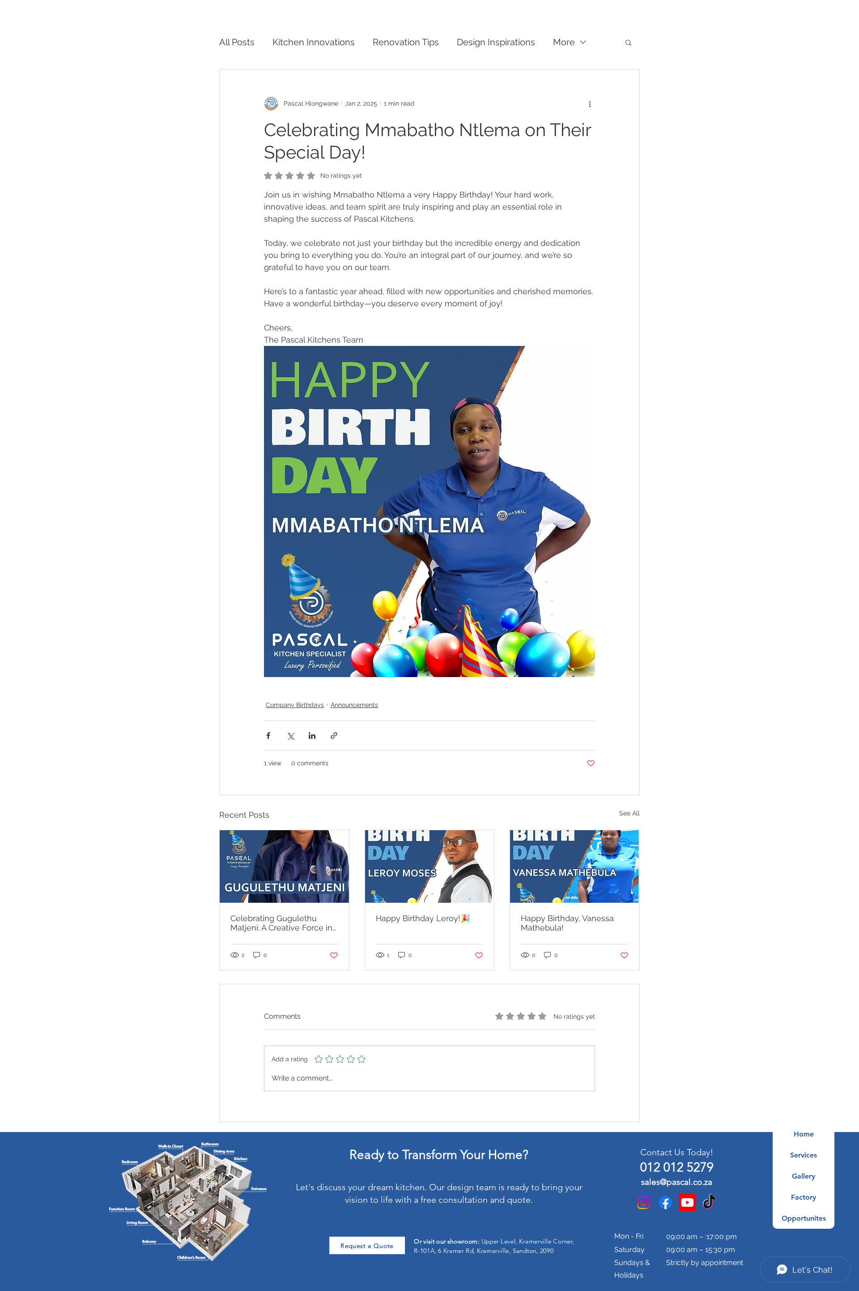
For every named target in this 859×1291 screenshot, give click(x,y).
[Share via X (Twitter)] (290, 735)
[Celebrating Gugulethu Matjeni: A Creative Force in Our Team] (284, 866)
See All (629, 813)
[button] (628, 42)
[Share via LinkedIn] (312, 735)
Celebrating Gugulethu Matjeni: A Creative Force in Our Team (281, 923)
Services (803, 1155)
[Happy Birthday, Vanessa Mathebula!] (574, 866)
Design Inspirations (496, 42)
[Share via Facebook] (268, 735)
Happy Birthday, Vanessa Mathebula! (567, 923)
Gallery (803, 1176)
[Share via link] (334, 735)
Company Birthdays (295, 704)
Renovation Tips (406, 42)
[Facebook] (665, 1202)
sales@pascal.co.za (676, 1182)
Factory (803, 1197)
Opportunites (804, 1218)
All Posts (237, 42)
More (564, 42)
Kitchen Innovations (313, 42)
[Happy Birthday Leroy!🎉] (429, 866)
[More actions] (589, 103)
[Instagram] (643, 1202)
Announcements (354, 704)
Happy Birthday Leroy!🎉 (423, 918)
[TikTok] (709, 1202)
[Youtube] (687, 1202)
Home (804, 1134)
